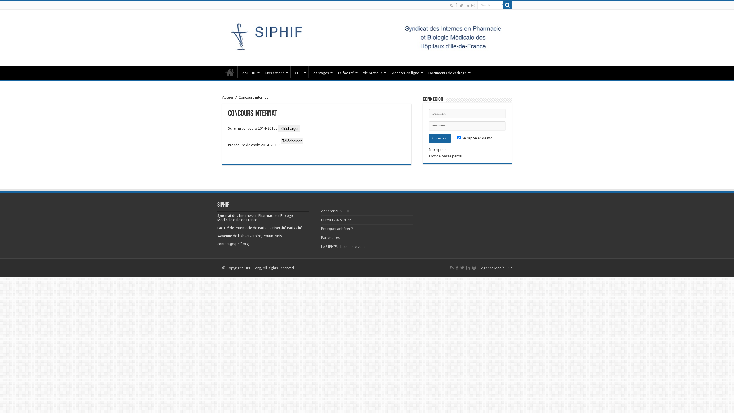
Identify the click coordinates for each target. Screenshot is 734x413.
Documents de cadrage (447, 73)
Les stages (320, 73)
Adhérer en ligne (405, 73)
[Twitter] (461, 5)
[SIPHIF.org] (367, 37)
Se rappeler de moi (477, 138)
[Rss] (451, 5)
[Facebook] (456, 5)
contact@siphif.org (233, 244)
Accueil (228, 97)
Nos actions (274, 73)
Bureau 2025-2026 (336, 220)
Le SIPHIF (248, 73)
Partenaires (330, 237)
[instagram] (473, 5)
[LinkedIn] (467, 5)
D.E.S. (298, 73)
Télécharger (288, 128)
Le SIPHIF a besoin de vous (343, 246)
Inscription (438, 149)
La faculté (346, 73)
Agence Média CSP (496, 268)
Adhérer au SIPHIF (336, 211)
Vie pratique (373, 73)
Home (229, 72)
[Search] (507, 5)
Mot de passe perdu (445, 156)
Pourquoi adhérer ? (337, 229)
